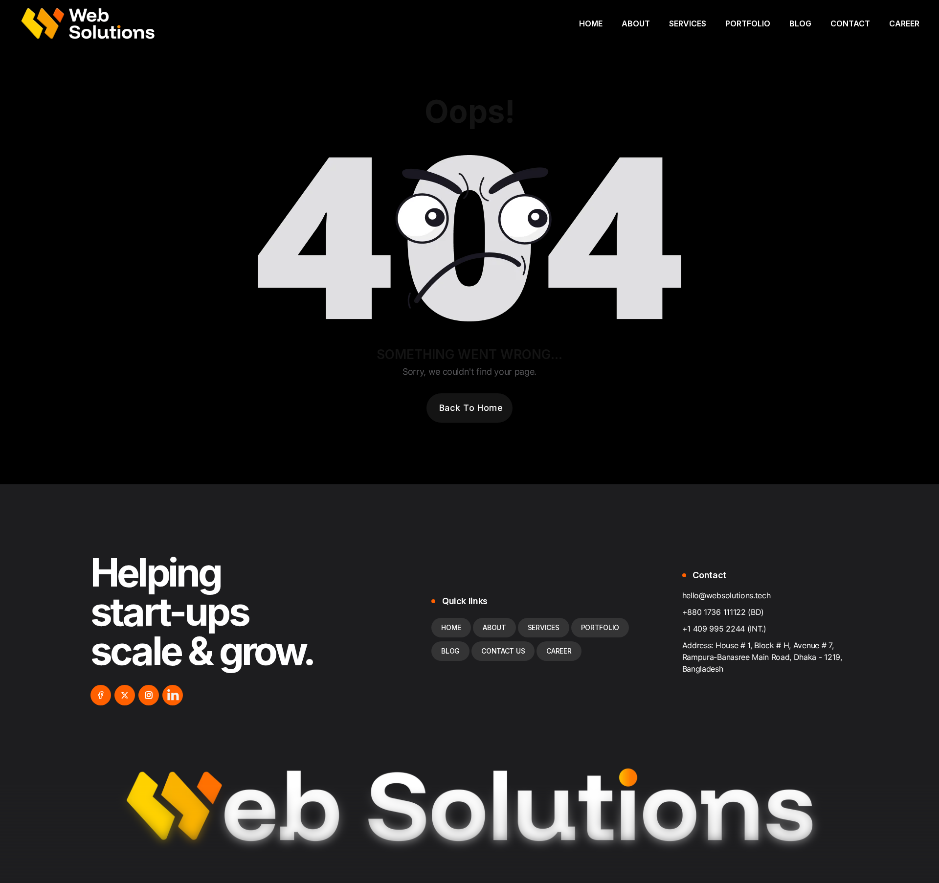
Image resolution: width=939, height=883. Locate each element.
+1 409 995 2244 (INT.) (724, 629)
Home (591, 23)
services (543, 627)
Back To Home (471, 408)
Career (904, 23)
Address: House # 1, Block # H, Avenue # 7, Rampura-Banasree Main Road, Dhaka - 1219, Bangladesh (762, 657)
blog (450, 651)
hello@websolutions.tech (726, 595)
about (494, 627)
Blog (800, 23)
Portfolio (747, 23)
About (636, 23)
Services (687, 23)
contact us (503, 651)
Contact (850, 23)
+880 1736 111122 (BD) (723, 612)
